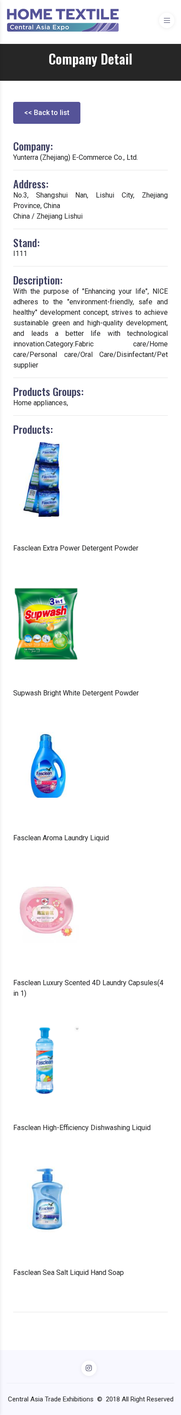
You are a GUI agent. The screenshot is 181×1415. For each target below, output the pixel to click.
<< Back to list (46, 112)
